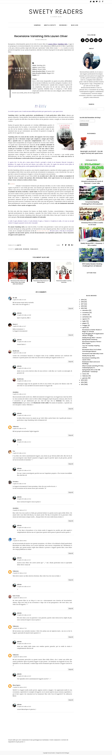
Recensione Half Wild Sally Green (92, 353)
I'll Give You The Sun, (43, 231)
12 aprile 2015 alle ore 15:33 (20, 597)
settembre (85, 317)
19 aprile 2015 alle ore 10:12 (24, 415)
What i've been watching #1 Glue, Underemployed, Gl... (92, 367)
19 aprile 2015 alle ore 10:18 (24, 615)
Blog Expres (16, 685)
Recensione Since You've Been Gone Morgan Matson (91, 350)
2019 (82, 300)
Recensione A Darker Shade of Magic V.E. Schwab (92, 330)
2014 (82, 380)
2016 (82, 306)
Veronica (15, 481)
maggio (84, 325)
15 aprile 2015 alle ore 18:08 (20, 656)
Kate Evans (16, 595)
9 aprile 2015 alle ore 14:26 (19, 299)
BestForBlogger (65, 753)
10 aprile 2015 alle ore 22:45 (20, 573)
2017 (82, 304)
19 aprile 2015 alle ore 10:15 (24, 527)
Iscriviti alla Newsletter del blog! (90, 117)
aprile (84, 327)
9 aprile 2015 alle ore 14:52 (19, 394)
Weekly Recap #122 (88, 356)
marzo (84, 374)
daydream (16, 351)
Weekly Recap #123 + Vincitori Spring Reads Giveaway (91, 338)
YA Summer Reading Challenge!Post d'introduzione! (92, 203)
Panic (60, 48)
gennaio (85, 378)
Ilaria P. (15, 324)
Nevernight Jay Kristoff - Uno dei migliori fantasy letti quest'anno (91, 152)
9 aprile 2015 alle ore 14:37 (19, 326)
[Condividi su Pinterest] (69, 245)
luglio (84, 321)
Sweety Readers (56, 11)
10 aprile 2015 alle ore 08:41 (20, 540)
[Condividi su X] (65, 245)
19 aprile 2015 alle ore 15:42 (24, 381)
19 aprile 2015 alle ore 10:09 (24, 341)
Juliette (19, 313)
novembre (85, 312)
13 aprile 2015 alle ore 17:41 (20, 628)
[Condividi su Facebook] (62, 245)
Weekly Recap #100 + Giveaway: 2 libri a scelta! (92, 244)
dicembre (85, 310)
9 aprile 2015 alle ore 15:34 (19, 428)
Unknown (16, 426)
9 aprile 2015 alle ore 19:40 (19, 483)
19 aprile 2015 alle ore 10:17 (24, 560)
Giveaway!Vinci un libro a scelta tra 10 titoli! (92, 224)
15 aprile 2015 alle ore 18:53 (20, 687)
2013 (82, 382)
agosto (84, 319)
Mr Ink (15, 297)
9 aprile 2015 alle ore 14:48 (19, 352)
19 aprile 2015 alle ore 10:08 (24, 315)
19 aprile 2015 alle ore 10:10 (24, 368)
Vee (14, 451)
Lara (14, 538)
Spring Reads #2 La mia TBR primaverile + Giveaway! (91, 370)
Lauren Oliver (18, 249)
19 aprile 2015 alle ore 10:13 (24, 470)
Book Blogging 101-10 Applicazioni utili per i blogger (93, 334)
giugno (84, 323)
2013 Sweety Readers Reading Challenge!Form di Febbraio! (92, 265)
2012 (82, 384)
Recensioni (26, 249)
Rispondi (71, 308)
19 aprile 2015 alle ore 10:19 (24, 643)
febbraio (85, 376)
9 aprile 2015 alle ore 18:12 (19, 453)
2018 (82, 302)
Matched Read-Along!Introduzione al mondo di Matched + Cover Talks (92, 181)
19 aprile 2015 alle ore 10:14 (24, 499)
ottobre (84, 315)
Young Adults (34, 249)
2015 (82, 308)
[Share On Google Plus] (72, 245)
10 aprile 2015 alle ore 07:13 (20, 510)
